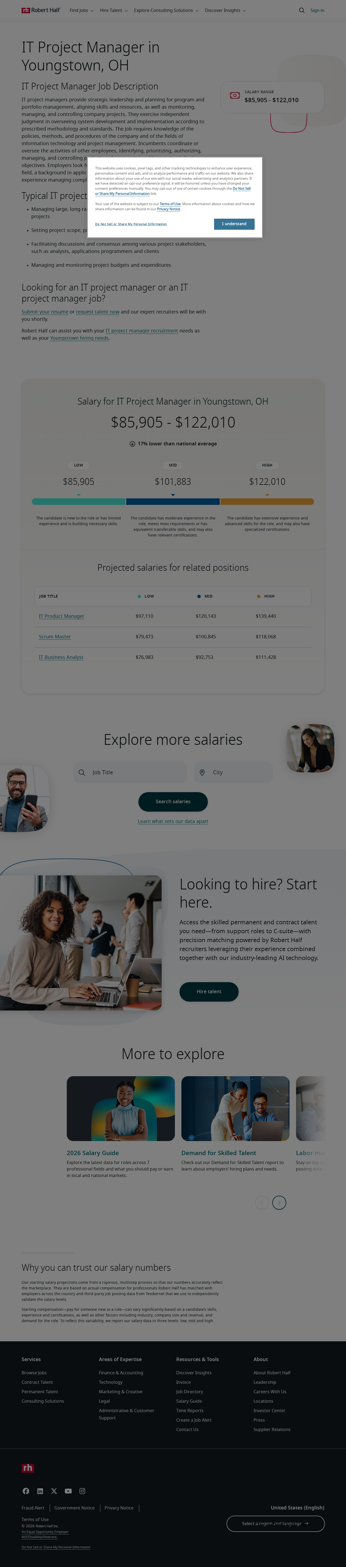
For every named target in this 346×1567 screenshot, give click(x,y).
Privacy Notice (168, 209)
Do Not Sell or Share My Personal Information (131, 224)
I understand (234, 224)
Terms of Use (170, 204)
